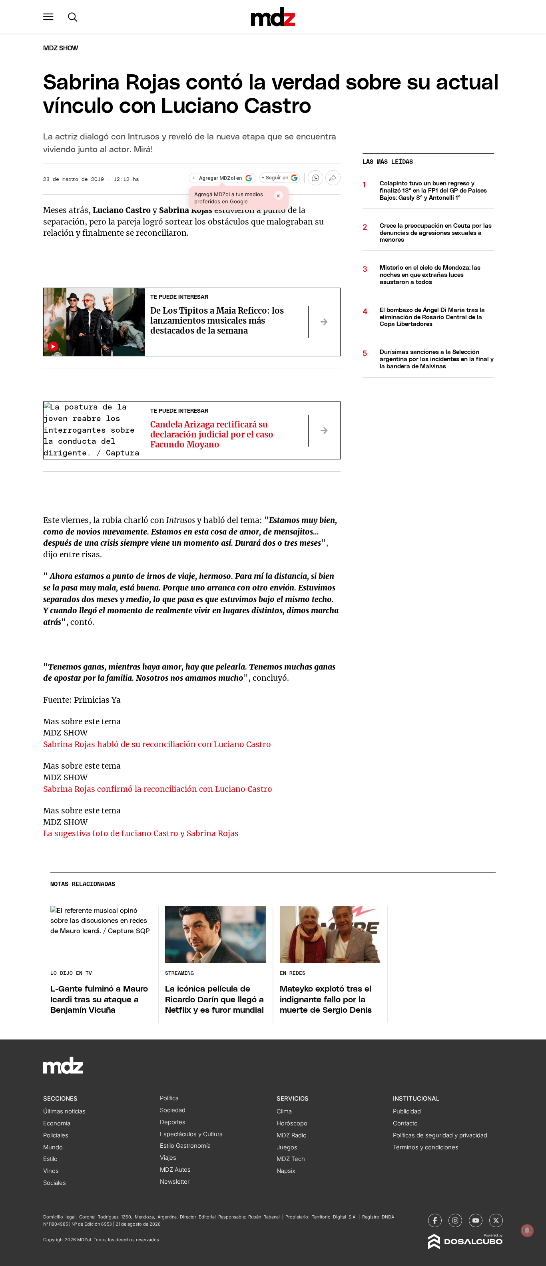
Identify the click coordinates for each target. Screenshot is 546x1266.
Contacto (405, 1123)
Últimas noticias (64, 1111)
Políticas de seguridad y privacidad (440, 1135)
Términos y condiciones (425, 1147)
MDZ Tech (291, 1159)
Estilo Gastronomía (185, 1145)
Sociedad (172, 1110)
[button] (48, 16)
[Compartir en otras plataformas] (333, 177)
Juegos (287, 1147)
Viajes (168, 1157)
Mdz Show (60, 48)
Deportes (172, 1122)
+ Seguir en (275, 178)
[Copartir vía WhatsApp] (315, 177)
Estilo (50, 1159)
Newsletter (174, 1181)
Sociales (54, 1183)
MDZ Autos (175, 1169)
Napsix (286, 1171)
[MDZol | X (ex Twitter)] (496, 1220)
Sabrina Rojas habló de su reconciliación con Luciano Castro (157, 744)
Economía (56, 1123)
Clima (284, 1111)
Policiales (55, 1135)
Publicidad (407, 1111)
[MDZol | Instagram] (455, 1220)
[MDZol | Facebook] (434, 1220)
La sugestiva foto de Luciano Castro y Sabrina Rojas (141, 833)
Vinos (51, 1171)
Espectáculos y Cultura (191, 1134)
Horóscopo (292, 1123)
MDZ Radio (292, 1135)
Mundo (53, 1147)
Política (169, 1098)
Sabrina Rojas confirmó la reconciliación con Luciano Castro (157, 789)
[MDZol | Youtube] (475, 1220)
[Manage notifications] (527, 1230)
